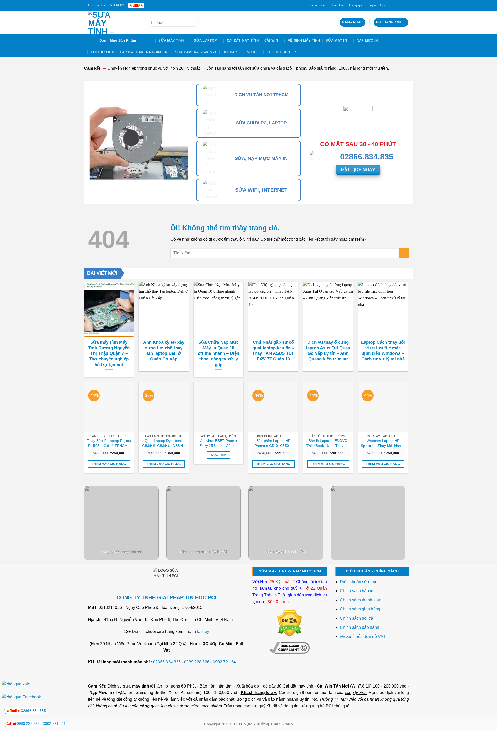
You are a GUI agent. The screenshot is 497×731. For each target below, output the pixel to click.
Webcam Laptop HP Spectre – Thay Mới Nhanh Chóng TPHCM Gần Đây (383, 443)
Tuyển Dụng (377, 5)
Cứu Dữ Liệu (102, 52)
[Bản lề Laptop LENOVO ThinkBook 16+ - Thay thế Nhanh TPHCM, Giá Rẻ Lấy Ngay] (328, 407)
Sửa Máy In (336, 40)
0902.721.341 (225, 662)
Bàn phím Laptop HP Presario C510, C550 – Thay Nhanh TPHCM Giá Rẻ (273, 443)
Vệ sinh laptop (281, 52)
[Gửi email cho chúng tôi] (401, 5)
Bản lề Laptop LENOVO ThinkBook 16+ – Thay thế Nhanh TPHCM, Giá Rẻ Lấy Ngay (328, 443)
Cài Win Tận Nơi (333, 686)
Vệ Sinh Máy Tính (304, 40)
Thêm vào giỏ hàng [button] (109, 464)
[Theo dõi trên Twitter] (396, 5)
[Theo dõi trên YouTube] (406, 5)
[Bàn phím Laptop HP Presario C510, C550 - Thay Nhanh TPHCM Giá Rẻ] (273, 407)
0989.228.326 (196, 662)
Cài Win (271, 40)
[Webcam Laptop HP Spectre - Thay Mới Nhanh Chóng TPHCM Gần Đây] (383, 407)
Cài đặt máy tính (298, 686)
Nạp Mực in (100, 692)
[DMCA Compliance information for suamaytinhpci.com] (289, 647)
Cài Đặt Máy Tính (243, 40)
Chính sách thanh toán (360, 600)
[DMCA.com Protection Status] (289, 623)
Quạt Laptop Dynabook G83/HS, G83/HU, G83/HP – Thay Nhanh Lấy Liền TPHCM (163, 443)
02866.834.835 (167, 662)
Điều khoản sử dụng (358, 582)
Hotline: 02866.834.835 (107, 5)
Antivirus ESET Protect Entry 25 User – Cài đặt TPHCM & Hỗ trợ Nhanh (218, 443)
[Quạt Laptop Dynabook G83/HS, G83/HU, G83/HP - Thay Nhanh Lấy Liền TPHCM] (163, 407)
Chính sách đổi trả (357, 618)
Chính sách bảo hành (359, 627)
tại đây (203, 631)
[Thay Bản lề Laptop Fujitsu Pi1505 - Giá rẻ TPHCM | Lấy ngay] (109, 407)
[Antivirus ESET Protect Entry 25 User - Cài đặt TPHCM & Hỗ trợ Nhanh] (218, 407)
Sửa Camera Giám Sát (196, 52)
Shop (252, 52)
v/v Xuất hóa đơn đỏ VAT (363, 636)
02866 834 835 (33, 710)
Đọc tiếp (218, 454)
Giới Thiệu (318, 5)
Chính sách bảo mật (358, 591)
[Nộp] (193, 22)
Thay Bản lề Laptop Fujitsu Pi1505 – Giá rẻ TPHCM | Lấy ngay (109, 443)
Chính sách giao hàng (360, 609)
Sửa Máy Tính (171, 40)
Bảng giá (355, 5)
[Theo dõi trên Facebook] (391, 5)
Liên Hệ (337, 5)
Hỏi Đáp (230, 52)
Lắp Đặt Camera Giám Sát (144, 52)
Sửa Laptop (205, 40)
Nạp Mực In (367, 40)
